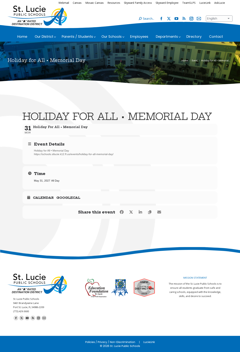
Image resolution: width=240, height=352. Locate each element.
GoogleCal (68, 198)
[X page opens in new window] (168, 18)
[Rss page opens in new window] (183, 18)
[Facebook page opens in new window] (161, 18)
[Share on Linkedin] (140, 212)
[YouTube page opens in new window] (176, 18)
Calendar (43, 198)
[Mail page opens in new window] (198, 18)
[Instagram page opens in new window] (191, 18)
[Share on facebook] (121, 212)
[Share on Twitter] (131, 212)
